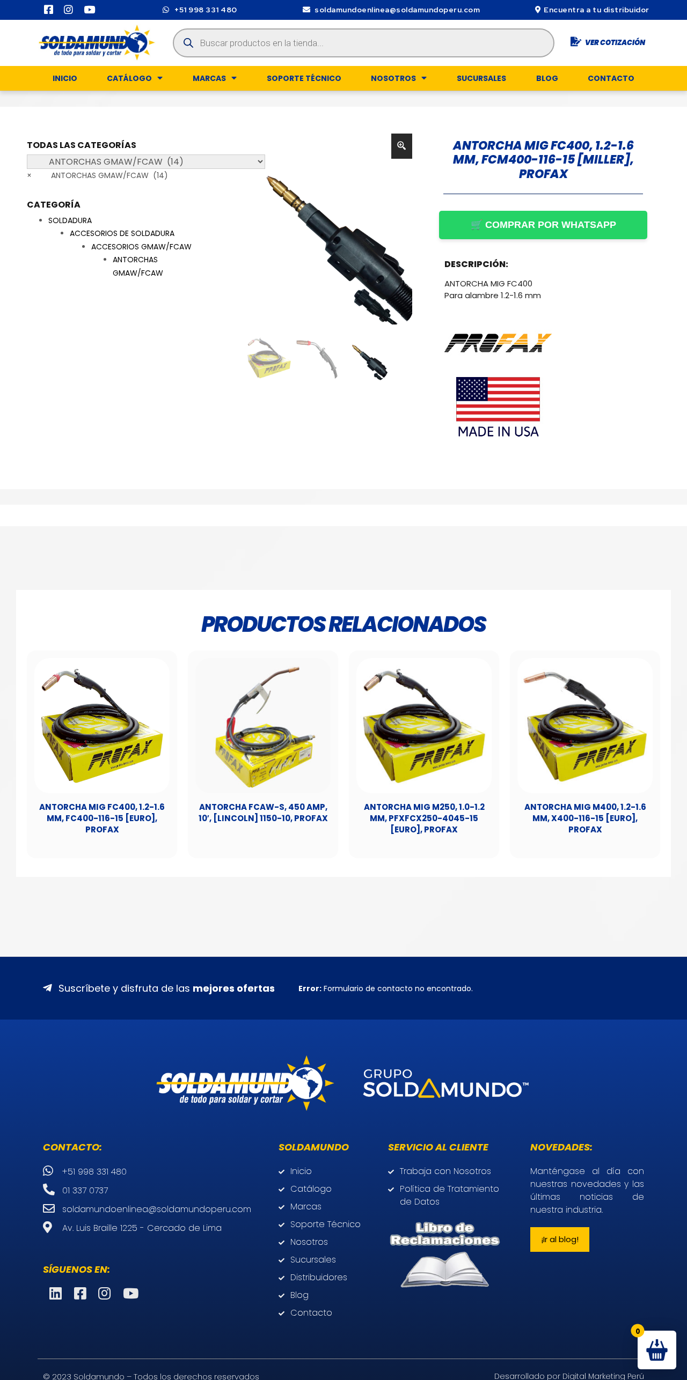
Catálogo (129, 78)
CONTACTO (611, 78)
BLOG (547, 78)
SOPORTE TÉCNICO (304, 78)
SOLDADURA (70, 220)
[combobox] (97, 175)
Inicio (65, 78)
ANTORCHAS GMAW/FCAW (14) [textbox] (97, 175)
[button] (559, 1239)
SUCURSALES (481, 78)
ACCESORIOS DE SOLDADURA (122, 233)
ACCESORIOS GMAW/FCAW (141, 246)
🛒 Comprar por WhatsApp (543, 224)
